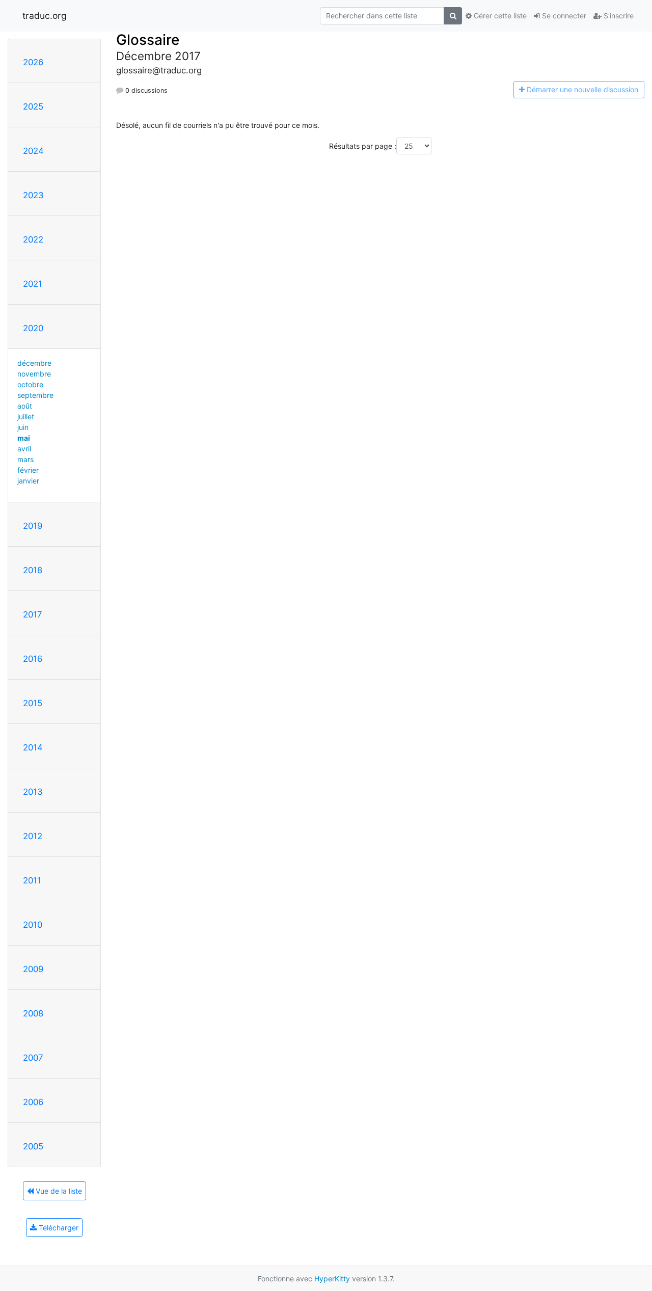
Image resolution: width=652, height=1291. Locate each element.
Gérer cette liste (499, 15)
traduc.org (44, 15)
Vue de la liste (58, 1191)
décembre (34, 363)
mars (25, 459)
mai (23, 438)
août (24, 405)
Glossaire (147, 39)
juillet (25, 416)
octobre (30, 384)
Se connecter (563, 15)
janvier (28, 480)
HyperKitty (332, 1278)
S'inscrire (618, 15)
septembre (35, 395)
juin (23, 427)
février (28, 470)
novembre (34, 373)
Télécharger (57, 1227)
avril (24, 448)
